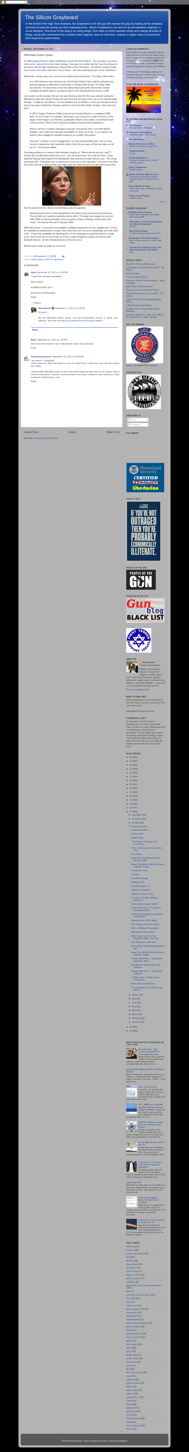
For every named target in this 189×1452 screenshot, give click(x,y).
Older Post (113, 432)
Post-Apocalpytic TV (140, 886)
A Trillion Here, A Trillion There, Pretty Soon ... (145, 978)
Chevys (132, 153)
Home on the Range (139, 196)
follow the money (134, 1334)
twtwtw (129, 1422)
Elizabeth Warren (83, 61)
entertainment (132, 1319)
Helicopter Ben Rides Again (144, 920)
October (136, 823)
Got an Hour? (137, 834)
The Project (136, 854)
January (136, 1022)
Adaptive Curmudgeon (140, 132)
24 (130, 765)
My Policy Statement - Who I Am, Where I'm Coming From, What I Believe (145, 316)
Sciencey (130, 1268)
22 (130, 773)
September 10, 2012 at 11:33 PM (52, 272)
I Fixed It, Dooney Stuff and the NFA (145, 233)
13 (130, 808)
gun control (131, 1344)
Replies (37, 303)
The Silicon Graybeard (51, 17)
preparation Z (132, 1397)
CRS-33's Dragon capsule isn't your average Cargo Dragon (150, 1124)
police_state (131, 1390)
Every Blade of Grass (139, 186)
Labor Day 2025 (133, 1182)
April (134, 1010)
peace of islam (133, 1383)
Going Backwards (139, 830)
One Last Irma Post (147, 1087)
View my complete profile (138, 689)
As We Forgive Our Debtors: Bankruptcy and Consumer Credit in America (71, 116)
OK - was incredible (150, 1104)
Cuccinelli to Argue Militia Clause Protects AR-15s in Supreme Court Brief (144, 179)
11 (130, 1027)
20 (130, 780)
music (129, 1376)
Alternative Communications (139, 286)
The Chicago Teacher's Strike (145, 924)
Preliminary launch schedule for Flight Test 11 (151, 1221)
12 (130, 811)
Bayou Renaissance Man (141, 144)
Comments (135, 424)
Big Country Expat (138, 231)
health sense (132, 1358)
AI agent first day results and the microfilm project (143, 161)
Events (129, 1250)
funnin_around (133, 1337)
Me (127, 1257)
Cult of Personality (139, 878)
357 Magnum (135, 125)
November (137, 819)
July (134, 999)
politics (129, 1394)
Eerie (131, 252)
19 (130, 784)
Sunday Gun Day (139, 870)
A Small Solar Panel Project (139, 305)
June (134, 1003)
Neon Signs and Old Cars (143, 983)
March (135, 1014)
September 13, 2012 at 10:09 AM (68, 357)
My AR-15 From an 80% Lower (140, 264)
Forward (135, 874)
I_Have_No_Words (135, 1253)
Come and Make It (138, 158)
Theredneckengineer (41, 357)
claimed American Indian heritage (52, 64)
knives (129, 1365)
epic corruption (133, 1326)
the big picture (56, 259)
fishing (129, 1330)
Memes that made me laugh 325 (143, 146)
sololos (104, 1441)
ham (128, 1351)
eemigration (131, 1316)
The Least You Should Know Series (142, 290)
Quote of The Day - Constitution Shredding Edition (146, 909)
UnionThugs (132, 1271)
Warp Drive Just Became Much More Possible (145, 859)
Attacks (132, 226)
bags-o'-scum (132, 1275)
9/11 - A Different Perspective (144, 928)
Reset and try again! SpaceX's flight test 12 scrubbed (148, 1199)
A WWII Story (137, 838)
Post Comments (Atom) (47, 438)
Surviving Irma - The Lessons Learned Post (148, 1050)
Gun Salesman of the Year (143, 942)
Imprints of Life (135, 198)
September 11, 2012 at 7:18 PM (70, 308)
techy (128, 1415)
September (137, 826)
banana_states (133, 1278)
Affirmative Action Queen (142, 932)
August (135, 995)
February (136, 1018)
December (137, 815)
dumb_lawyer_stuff (40, 259)
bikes (128, 1291)
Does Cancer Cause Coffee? (144, 904)
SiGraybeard (44, 308)
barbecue (130, 1282)
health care (131, 1355)
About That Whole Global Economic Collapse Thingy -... (147, 865)
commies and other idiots (138, 1295)
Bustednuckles (137, 151)
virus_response (133, 1425)
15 (130, 800)
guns (128, 1348)
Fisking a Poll (137, 882)
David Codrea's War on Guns (143, 174)
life (127, 1369)
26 (130, 757)
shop (128, 1404)
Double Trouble (135, 170)
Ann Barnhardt (136, 139)
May (134, 1006)
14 (130, 804)
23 (130, 769)
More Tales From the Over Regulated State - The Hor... (145, 937)
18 (130, 788)
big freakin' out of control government (143, 1285)
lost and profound (134, 1372)
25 (130, 761)
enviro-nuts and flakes (136, 1323)
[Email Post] (62, 256)
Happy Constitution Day (142, 894)
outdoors (130, 1379)
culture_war (131, 1305)
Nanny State (132, 1264)
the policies (90, 237)
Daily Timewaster (137, 167)
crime (128, 1302)
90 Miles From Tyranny (140, 212)
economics (131, 1312)
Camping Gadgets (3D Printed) (142, 135)
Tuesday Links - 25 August (140, 128)
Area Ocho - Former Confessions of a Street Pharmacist (145, 223)
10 (130, 1031)
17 (130, 792)
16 (130, 796)
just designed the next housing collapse (84, 321)
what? (129, 1429)
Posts (133, 419)
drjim (33, 272)
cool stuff (130, 1298)
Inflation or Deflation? (141, 890)
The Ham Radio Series (137, 277)
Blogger (123, 1441)
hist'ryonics (131, 1362)
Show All (162, 201)
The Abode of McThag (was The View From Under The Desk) (145, 248)
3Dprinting (131, 1246)
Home (72, 432)
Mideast (130, 1261)
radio (128, 1401)
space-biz (130, 1411)
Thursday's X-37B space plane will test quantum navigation (149, 1164)
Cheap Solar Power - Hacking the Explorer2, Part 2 (146, 959)
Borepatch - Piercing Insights (144, 238)
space (129, 1408)
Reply (33, 297)
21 (130, 776)
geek (128, 1341)
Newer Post (31, 432)
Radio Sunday (132, 273)
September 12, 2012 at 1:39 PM (52, 340)
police (129, 1386)
